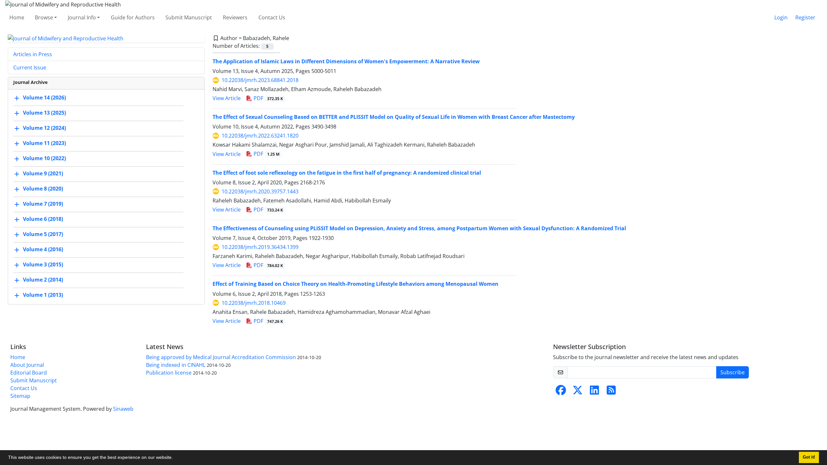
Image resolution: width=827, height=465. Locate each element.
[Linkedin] (594, 392)
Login (781, 17)
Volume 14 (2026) (44, 97)
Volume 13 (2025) (44, 113)
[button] (175, 458)
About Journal (27, 364)
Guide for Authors (133, 17)
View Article (227, 98)
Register (805, 17)
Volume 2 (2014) (43, 280)
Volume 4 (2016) (43, 249)
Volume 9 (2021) (43, 173)
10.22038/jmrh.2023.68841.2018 (260, 80)
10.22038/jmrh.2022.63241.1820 (260, 135)
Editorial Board (28, 372)
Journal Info (82, 17)
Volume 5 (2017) (43, 234)
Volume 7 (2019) (43, 204)
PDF (267, 98)
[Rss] (611, 392)
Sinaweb (123, 408)
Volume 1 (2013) (43, 295)
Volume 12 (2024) (44, 128)
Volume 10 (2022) (44, 158)
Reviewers (235, 17)
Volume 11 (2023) (44, 143)
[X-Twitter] (577, 392)
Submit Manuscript (188, 17)
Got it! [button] (809, 457)
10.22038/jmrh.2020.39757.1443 (260, 191)
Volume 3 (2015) (43, 264)
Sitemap (20, 395)
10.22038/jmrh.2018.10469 (254, 302)
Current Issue (29, 67)
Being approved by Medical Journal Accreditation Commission (221, 357)
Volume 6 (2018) (43, 219)
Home (16, 17)
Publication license (169, 372)
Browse (44, 17)
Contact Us (271, 17)
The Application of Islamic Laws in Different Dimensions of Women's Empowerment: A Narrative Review (346, 61)
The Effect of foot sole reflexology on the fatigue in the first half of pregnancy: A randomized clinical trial (347, 172)
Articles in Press (32, 54)
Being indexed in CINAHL (175, 364)
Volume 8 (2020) (43, 188)
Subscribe (732, 372)
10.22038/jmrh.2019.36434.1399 (260, 247)
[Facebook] (561, 392)
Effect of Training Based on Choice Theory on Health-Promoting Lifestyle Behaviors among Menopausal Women (355, 283)
